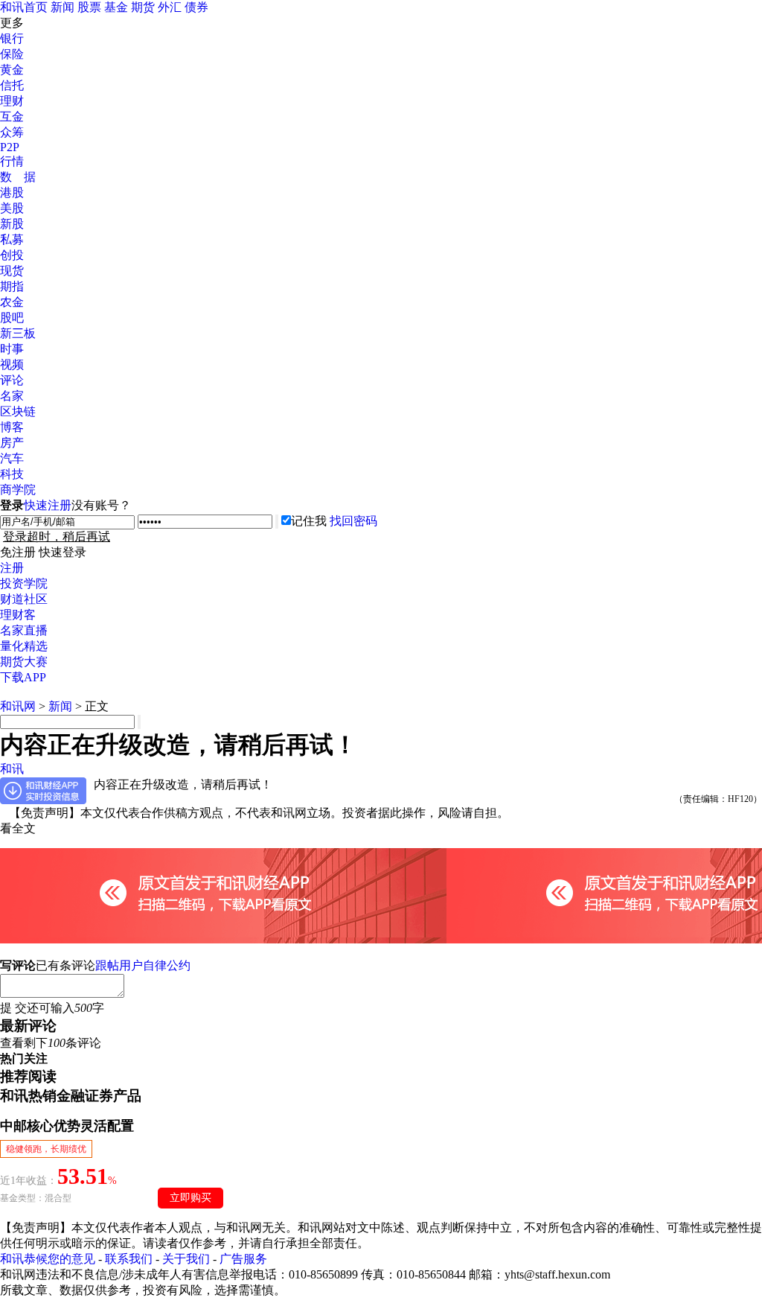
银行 (12, 38)
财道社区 (24, 599)
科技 (12, 474)
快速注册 (47, 505)
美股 (12, 208)
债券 (196, 7)
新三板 (18, 333)
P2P (9, 147)
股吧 (12, 317)
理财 (12, 101)
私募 (12, 239)
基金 (116, 7)
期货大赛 (24, 661)
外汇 (170, 7)
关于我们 (186, 1258)
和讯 (12, 768)
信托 (12, 85)
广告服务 (243, 1258)
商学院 (18, 489)
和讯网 (18, 706)
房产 (12, 442)
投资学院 (24, 583)
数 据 (18, 177)
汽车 (12, 458)
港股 (12, 192)
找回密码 (353, 521)
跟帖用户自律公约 (142, 965)
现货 (12, 270)
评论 (12, 380)
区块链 (18, 411)
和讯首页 (24, 7)
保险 (12, 54)
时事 (12, 349)
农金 (12, 302)
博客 (12, 427)
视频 (12, 364)
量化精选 (24, 646)
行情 (12, 161)
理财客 (18, 614)
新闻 (62, 7)
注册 (12, 567)
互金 (12, 116)
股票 (89, 7)
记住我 (309, 521)
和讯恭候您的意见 (47, 1258)
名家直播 (24, 630)
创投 (12, 255)
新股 (12, 223)
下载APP (23, 677)
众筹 (12, 132)
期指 (12, 286)
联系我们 (129, 1258)
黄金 (12, 69)
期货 (143, 7)
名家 (12, 395)
